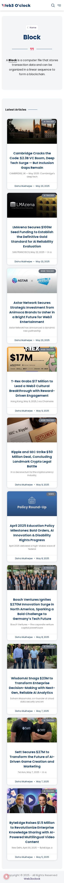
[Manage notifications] (6, 876)
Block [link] (13, 60)
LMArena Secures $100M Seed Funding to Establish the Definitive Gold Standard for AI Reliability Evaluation (32, 236)
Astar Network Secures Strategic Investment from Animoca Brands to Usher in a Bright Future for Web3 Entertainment (32, 312)
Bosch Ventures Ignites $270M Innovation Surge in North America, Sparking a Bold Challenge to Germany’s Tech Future (32, 609)
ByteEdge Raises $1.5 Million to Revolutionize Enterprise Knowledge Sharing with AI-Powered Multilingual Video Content (32, 832)
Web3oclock (32, 879)
